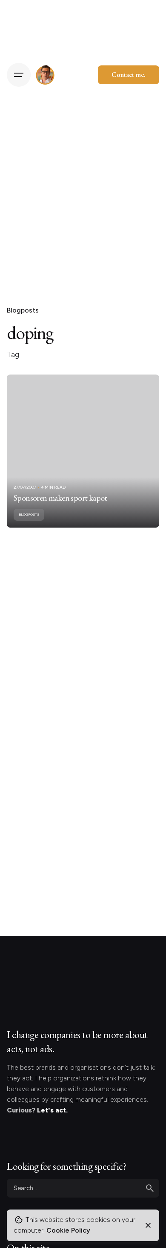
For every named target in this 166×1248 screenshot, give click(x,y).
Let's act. (52, 1110)
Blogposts (23, 310)
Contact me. (129, 74)
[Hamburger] (19, 75)
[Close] (148, 1225)
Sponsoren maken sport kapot (60, 497)
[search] (149, 1188)
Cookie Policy (68, 1230)
